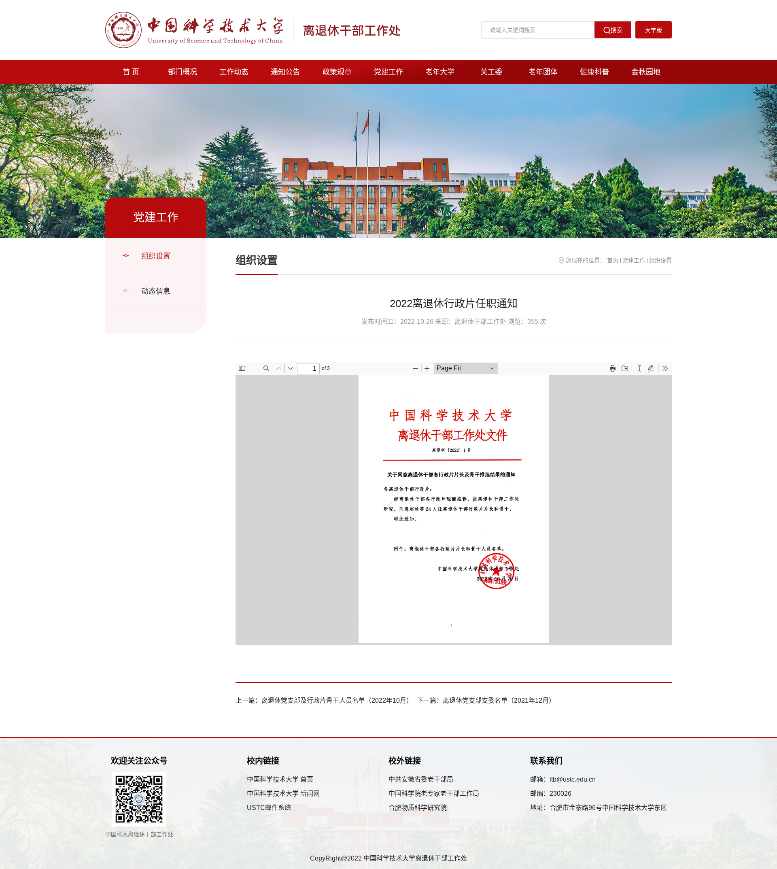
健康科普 (594, 72)
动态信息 (155, 291)
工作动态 (233, 72)
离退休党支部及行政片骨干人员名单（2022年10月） (337, 700)
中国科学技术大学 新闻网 (283, 793)
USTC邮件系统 (269, 807)
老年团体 (543, 72)
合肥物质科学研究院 (417, 807)
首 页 (131, 72)
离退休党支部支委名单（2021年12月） (499, 700)
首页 (612, 260)
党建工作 (388, 72)
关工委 (491, 72)
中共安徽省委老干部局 (420, 779)
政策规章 (337, 72)
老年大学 (439, 72)
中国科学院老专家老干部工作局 (433, 793)
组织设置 (155, 256)
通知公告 (285, 72)
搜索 (616, 30)
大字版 (653, 30)
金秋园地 (645, 72)
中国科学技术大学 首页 (280, 779)
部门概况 (182, 72)
